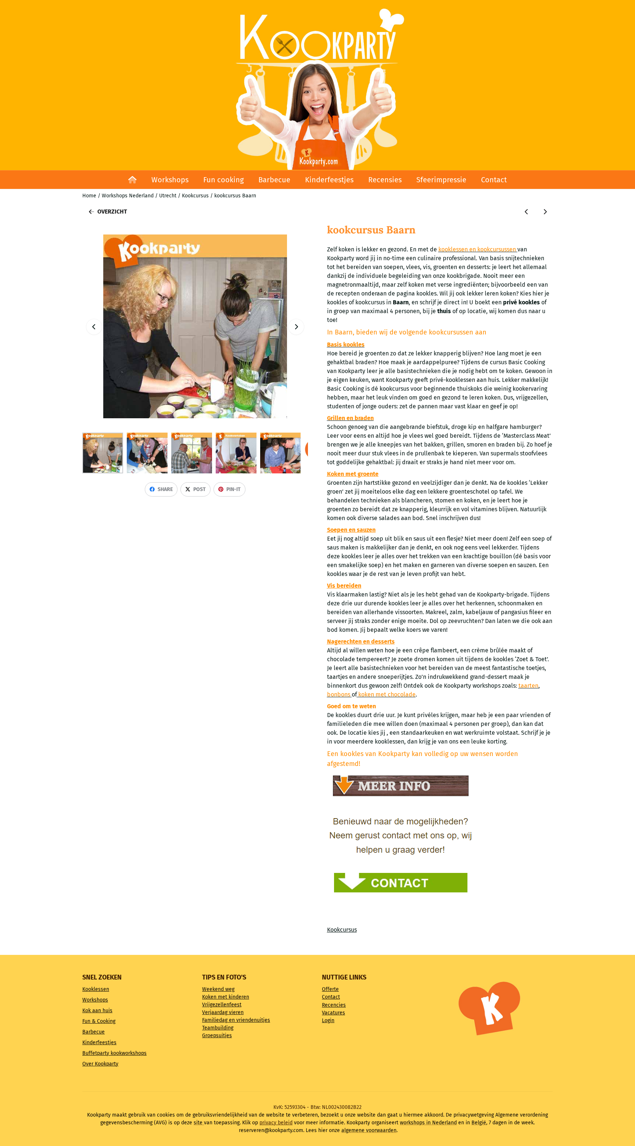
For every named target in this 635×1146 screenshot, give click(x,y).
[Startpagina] (132, 180)
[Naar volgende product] (545, 211)
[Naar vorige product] (526, 211)
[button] (296, 327)
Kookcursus (342, 929)
